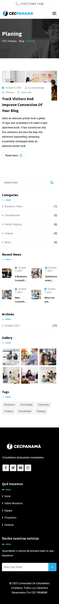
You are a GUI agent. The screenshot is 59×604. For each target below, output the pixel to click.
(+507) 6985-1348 (31, 4)
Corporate (43, 404)
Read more (11, 155)
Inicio (7, 496)
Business (9, 404)
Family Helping (12, 224)
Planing (41, 411)
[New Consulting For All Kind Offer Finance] (7, 294)
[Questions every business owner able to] (36, 273)
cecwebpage (37, 87)
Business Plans (13, 206)
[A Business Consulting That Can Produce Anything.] (7, 273)
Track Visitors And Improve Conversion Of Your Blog (22, 104)
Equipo (8, 510)
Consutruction (12, 215)
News (7, 242)
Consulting (26, 404)
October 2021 (12, 325)
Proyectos (10, 517)
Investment (24, 411)
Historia (8, 524)
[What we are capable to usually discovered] (36, 294)
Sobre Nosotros (13, 503)
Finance (10, 92)
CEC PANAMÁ (39, 592)
